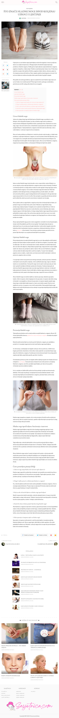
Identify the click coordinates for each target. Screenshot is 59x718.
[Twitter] (7, 65)
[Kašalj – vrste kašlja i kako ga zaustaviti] (15, 556)
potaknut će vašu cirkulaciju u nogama (37, 335)
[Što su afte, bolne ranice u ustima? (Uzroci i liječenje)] (44, 663)
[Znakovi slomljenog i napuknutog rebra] (15, 600)
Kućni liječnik (29, 8)
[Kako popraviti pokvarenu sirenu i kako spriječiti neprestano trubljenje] (15, 592)
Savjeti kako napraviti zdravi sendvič (31, 577)
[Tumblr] (7, 69)
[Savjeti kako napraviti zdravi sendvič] (15, 578)
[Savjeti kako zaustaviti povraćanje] (15, 585)
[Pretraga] (56, 2)
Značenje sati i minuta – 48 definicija (31, 569)
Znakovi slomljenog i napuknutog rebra (32, 598)
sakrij (21, 89)
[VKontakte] (7, 74)
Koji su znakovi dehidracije (10, 675)
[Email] (55, 535)
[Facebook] (3, 65)
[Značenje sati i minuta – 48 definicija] (15, 570)
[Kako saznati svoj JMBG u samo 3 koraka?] (15, 607)
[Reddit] (3, 74)
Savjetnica (23, 18)
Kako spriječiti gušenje (5, 90)
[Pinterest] (3, 69)
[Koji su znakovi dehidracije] (14, 663)
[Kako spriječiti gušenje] (5, 85)
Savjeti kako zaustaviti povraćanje (31, 584)
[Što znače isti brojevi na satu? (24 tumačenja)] (15, 563)
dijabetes (19, 230)
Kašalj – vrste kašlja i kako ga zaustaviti (32, 555)
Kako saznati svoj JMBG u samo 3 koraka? (32, 606)
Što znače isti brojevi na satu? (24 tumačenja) (33, 562)
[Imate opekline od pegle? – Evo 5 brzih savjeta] (14, 633)
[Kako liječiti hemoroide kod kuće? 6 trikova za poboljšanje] (44, 633)
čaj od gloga (22, 361)
